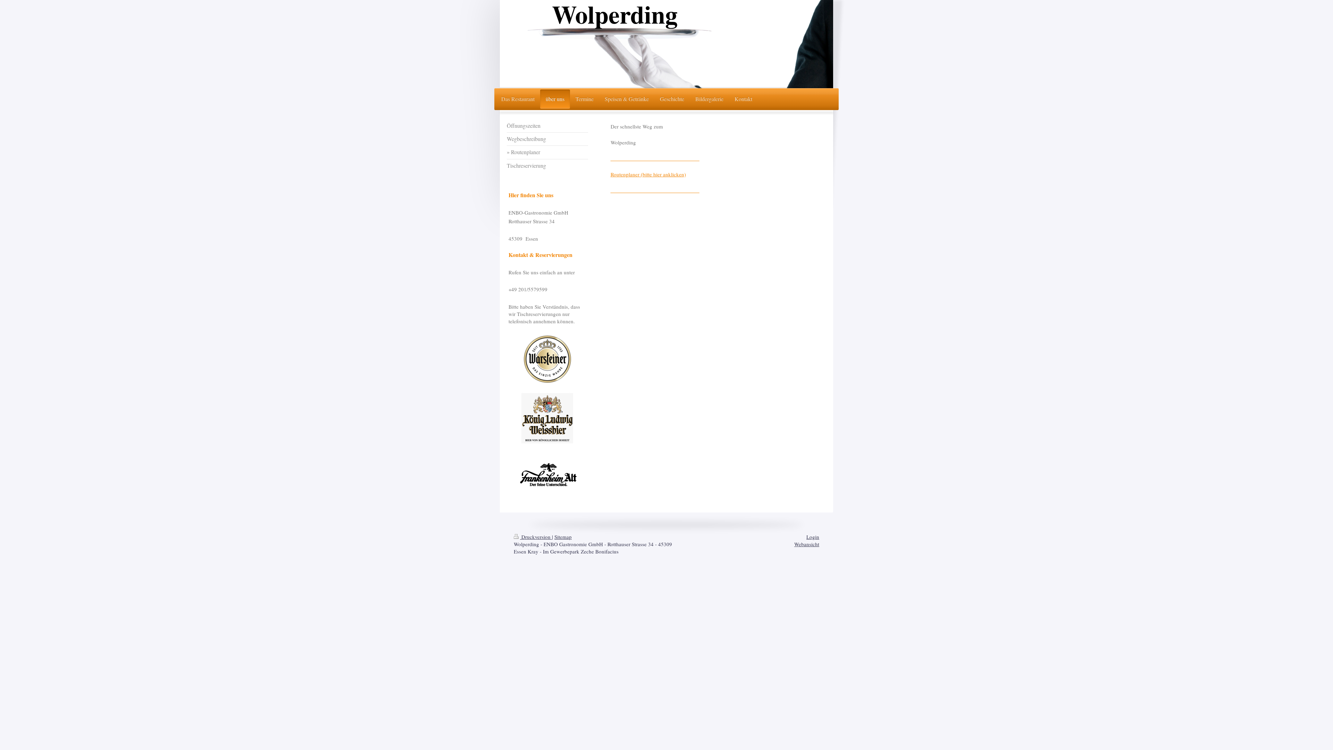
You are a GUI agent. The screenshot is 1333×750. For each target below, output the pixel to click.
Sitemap (563, 536)
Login (812, 536)
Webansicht (806, 544)
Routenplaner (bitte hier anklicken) (648, 174)
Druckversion (536, 536)
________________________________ (655, 158)
